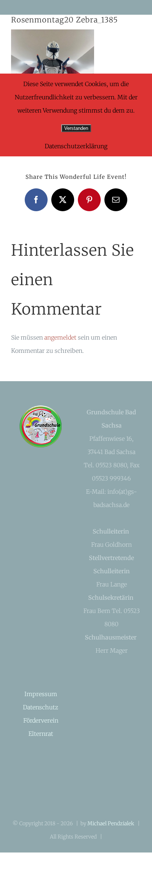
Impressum (40, 694)
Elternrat (40, 733)
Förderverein (40, 720)
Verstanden (76, 128)
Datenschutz (40, 707)
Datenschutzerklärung (76, 146)
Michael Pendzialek (110, 823)
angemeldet (60, 337)
